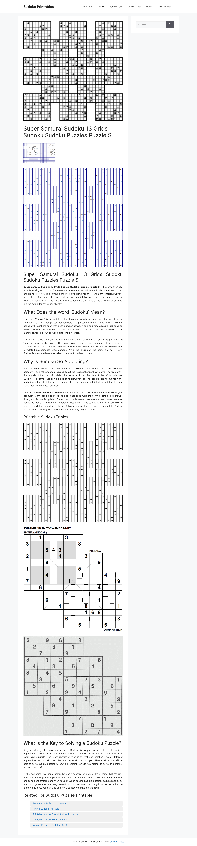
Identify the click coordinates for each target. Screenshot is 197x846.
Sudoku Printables (38, 7)
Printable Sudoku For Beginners (50, 819)
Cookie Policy (134, 6)
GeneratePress (117, 841)
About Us (87, 6)
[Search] (170, 24)
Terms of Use (116, 6)
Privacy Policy (164, 6)
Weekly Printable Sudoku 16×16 (50, 825)
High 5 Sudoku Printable (46, 808)
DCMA (149, 6)
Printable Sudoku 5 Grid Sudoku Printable (55, 814)
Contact (100, 6)
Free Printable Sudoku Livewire (50, 803)
